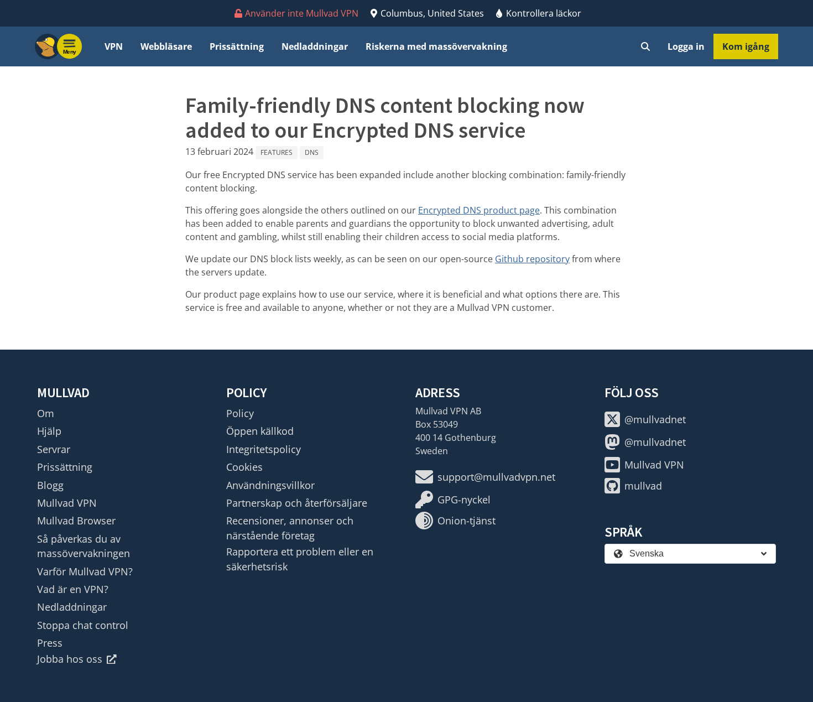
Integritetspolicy (263, 449)
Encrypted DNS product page (479, 210)
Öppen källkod (260, 431)
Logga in (686, 46)
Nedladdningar (315, 46)
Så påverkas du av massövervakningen (83, 546)
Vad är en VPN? (72, 589)
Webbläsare (166, 46)
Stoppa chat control (82, 625)
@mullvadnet (655, 419)
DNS (312, 152)
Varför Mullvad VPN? (85, 571)
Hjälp (49, 431)
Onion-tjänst (466, 520)
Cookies (244, 467)
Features (276, 152)
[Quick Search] (645, 46)
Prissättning (237, 46)
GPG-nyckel (464, 499)
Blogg (50, 485)
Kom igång (745, 46)
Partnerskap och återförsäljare (296, 502)
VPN (114, 46)
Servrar (53, 449)
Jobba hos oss (69, 658)
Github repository (532, 259)
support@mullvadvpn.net (496, 476)
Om (45, 413)
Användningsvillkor (270, 485)
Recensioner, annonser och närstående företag (289, 528)
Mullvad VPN (67, 502)
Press (49, 642)
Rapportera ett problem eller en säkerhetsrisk (299, 559)
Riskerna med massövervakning (436, 46)
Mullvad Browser (76, 520)
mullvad (643, 485)
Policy (240, 413)
